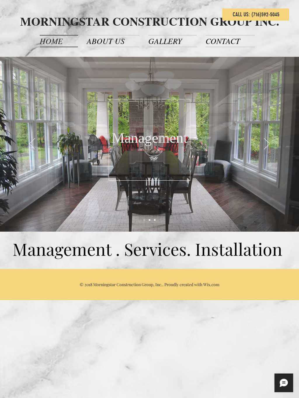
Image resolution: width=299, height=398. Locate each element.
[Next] (267, 144)
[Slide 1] (144, 220)
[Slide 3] (155, 220)
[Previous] (32, 144)
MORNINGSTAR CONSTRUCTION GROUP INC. (149, 21)
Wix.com (211, 284)
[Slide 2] (149, 220)
